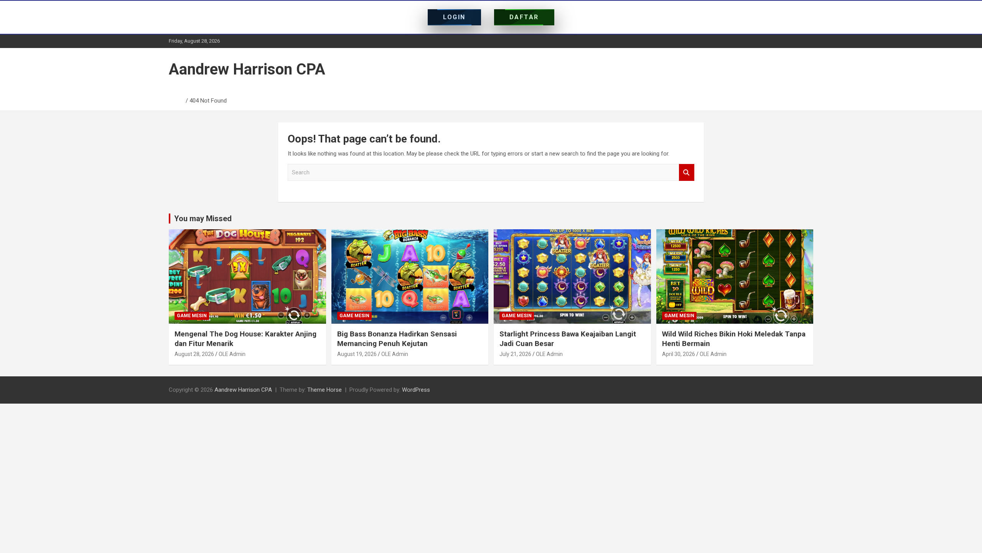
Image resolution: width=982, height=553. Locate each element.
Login (454, 17)
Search (686, 172)
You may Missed (203, 218)
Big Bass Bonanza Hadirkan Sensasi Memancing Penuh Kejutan (397, 338)
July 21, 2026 (515, 354)
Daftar (524, 17)
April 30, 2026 (678, 354)
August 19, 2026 (357, 354)
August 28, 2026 (194, 354)
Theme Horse (324, 389)
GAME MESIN (192, 315)
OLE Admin (232, 354)
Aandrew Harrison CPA (247, 69)
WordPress (416, 389)
